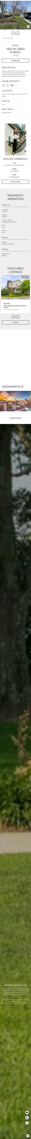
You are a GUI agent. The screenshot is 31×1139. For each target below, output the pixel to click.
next (17, 33)
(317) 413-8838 (14, 171)
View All (15, 322)
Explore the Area (15, 418)
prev (13, 33)
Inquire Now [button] (15, 60)
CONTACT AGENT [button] (15, 181)
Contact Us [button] (15, 1001)
